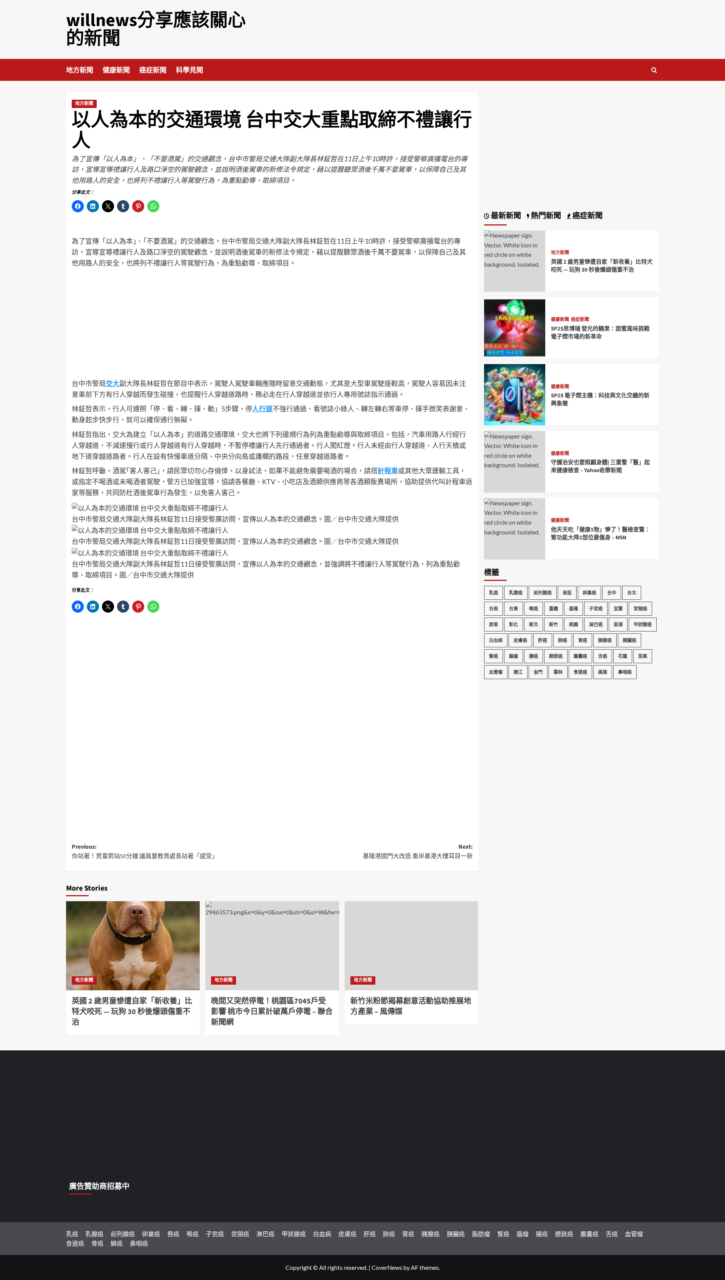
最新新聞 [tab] (505, 216)
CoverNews (387, 1267)
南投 (567, 593)
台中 (611, 593)
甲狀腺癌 (643, 624)
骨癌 (97, 1243)
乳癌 (493, 593)
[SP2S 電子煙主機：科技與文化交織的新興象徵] (514, 394)
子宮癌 (596, 608)
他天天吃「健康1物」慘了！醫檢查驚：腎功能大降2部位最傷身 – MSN (600, 534)
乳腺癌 (516, 593)
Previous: (145, 852)
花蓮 (622, 656)
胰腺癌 (605, 640)
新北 (533, 624)
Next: (418, 852)
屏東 (493, 624)
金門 (538, 672)
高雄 (602, 672)
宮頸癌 (640, 608)
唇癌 (173, 1233)
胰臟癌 (629, 640)
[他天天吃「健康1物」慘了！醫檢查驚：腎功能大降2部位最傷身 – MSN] (514, 516)
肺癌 (562, 640)
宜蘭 (618, 608)
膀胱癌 (556, 656)
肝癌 (542, 640)
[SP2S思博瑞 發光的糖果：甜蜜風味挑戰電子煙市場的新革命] (514, 326)
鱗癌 (117, 1243)
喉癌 (533, 608)
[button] (654, 70)
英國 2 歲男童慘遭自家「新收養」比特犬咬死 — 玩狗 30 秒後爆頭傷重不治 (132, 1012)
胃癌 (582, 640)
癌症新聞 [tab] (587, 216)
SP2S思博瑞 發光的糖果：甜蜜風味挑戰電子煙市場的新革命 (600, 333)
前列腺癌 (543, 593)
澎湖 (618, 624)
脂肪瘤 (481, 1233)
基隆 (573, 608)
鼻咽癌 (625, 672)
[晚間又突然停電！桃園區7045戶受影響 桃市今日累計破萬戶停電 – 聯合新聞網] (272, 945)
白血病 (496, 640)
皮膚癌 (520, 640)
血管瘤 (496, 672)
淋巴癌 (596, 624)
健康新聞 (116, 70)
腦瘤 (513, 656)
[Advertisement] (272, 325)
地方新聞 (79, 70)
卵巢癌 (589, 593)
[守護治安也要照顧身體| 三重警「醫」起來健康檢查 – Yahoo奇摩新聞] (514, 449)
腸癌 (533, 656)
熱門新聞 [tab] (545, 216)
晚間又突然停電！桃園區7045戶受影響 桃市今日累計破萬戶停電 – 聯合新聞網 (272, 1012)
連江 (518, 672)
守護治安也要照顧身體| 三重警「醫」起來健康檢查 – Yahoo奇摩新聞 (600, 467)
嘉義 (553, 608)
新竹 (553, 624)
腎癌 (493, 656)
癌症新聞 (153, 70)
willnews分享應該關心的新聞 (156, 29)
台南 (493, 608)
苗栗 (642, 656)
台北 (631, 593)
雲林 (558, 672)
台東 (513, 608)
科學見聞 (189, 70)
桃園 (573, 624)
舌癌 (602, 656)
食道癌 (580, 672)
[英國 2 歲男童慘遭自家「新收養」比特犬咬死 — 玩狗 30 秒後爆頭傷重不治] (133, 945)
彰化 (513, 624)
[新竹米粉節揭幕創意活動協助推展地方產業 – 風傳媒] (411, 945)
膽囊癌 (580, 656)
